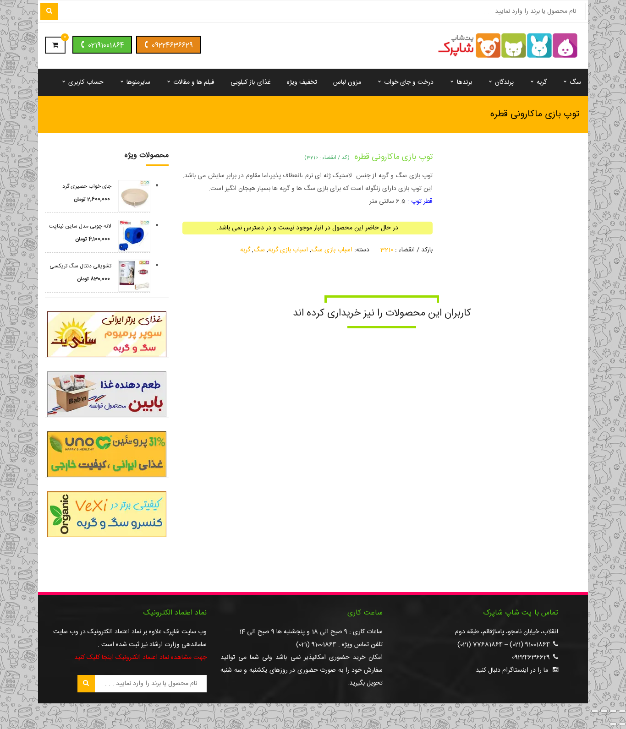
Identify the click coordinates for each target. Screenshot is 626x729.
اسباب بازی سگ (331, 250)
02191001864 (106, 45)
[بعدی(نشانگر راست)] (613, 724)
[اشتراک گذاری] (604, 711)
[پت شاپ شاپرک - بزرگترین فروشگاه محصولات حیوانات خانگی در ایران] (508, 46)
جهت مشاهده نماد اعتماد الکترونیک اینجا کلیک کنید (140, 657)
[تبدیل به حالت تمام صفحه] (613, 711)
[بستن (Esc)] (595, 711)
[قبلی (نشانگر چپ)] (622, 724)
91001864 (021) (530, 644)
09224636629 (172, 45)
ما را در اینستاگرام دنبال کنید (512, 670)
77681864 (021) (480, 644)
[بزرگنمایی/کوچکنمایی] (622, 711)
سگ (259, 250)
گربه (245, 250)
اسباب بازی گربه (288, 250)
